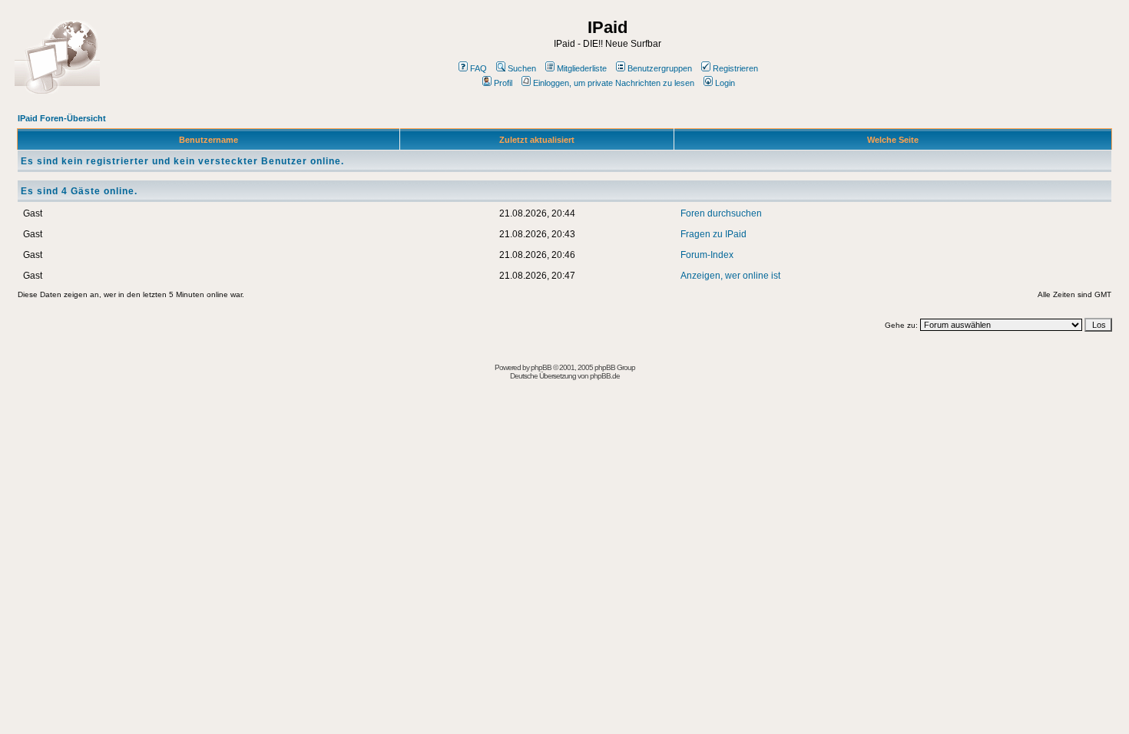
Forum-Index (706, 255)
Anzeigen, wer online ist (730, 275)
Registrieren (735, 68)
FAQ (478, 68)
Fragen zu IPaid (713, 234)
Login (725, 83)
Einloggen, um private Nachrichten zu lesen (613, 83)
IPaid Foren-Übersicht (62, 118)
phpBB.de (605, 376)
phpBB (541, 367)
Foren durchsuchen (721, 213)
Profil (503, 83)
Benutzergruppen (659, 68)
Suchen (522, 68)
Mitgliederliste (582, 68)
